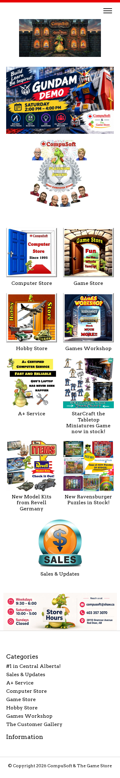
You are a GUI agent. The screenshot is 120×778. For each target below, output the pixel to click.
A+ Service (31, 414)
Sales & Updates (59, 574)
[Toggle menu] (108, 11)
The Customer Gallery (34, 724)
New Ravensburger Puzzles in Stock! (88, 499)
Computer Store (31, 283)
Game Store (88, 283)
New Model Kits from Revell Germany (31, 502)
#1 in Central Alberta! (33, 666)
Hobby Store (31, 348)
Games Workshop (88, 348)
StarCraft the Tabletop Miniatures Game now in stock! (88, 422)
